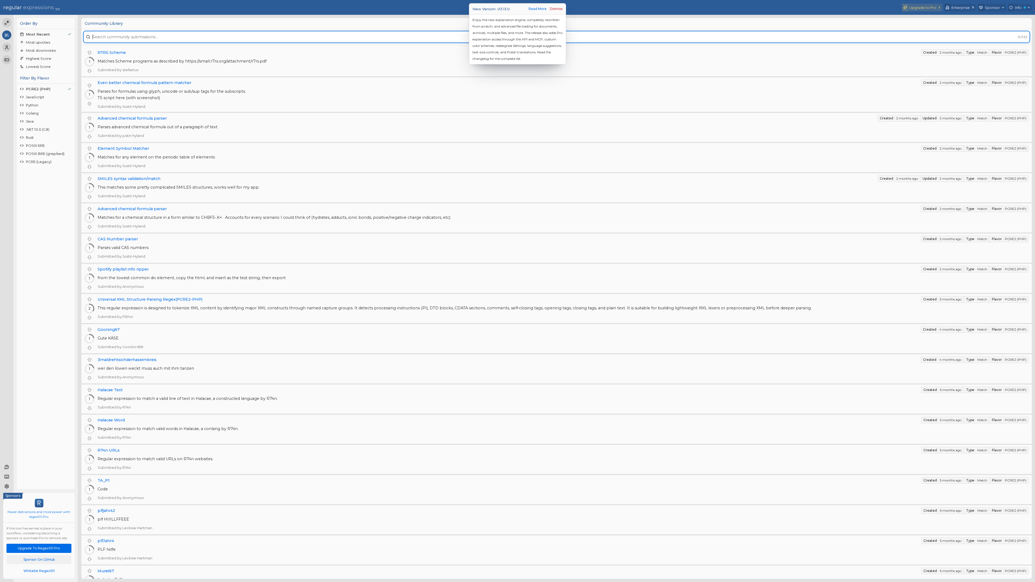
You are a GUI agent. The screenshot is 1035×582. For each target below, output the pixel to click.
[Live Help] (6, 467)
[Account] (6, 47)
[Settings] (6, 486)
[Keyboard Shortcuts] (6, 476)
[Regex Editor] (6, 22)
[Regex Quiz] (6, 59)
